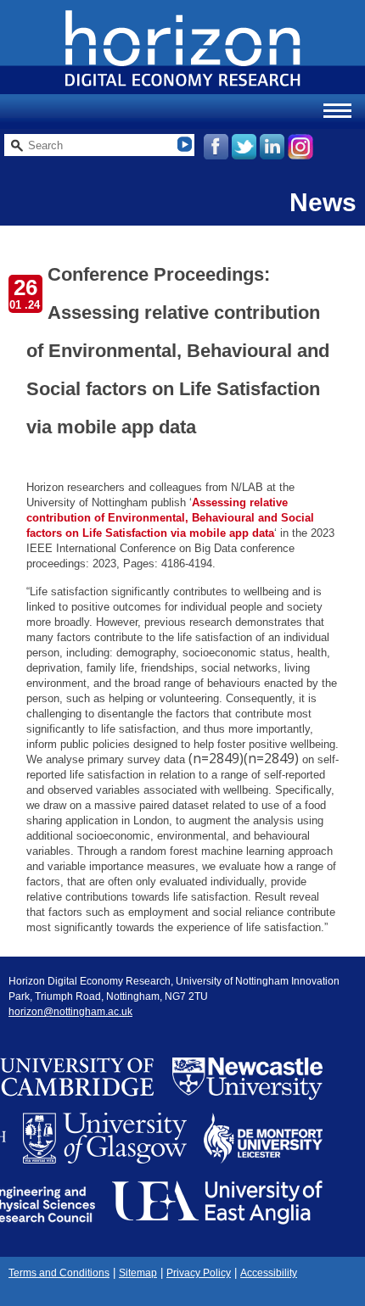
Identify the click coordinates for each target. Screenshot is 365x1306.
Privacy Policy (198, 1273)
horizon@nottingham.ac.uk (70, 1012)
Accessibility (268, 1273)
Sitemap (138, 1273)
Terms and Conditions (59, 1273)
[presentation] (243, 758)
